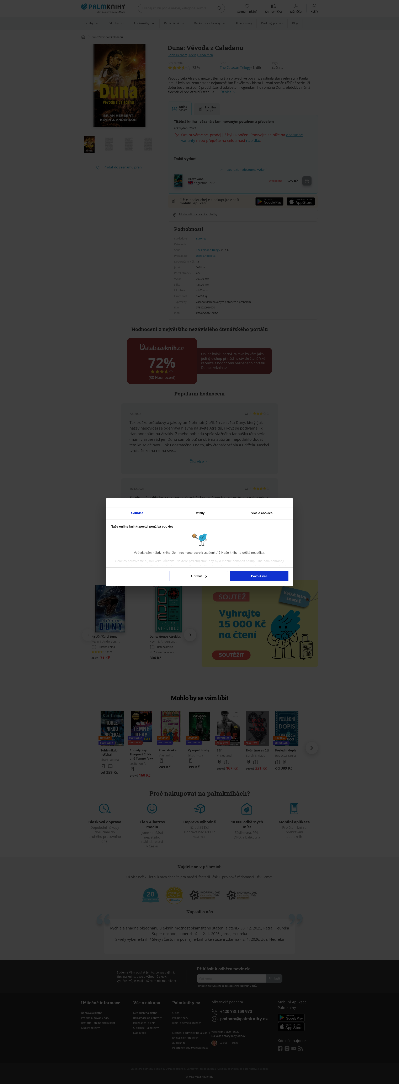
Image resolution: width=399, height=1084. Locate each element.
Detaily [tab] (200, 513)
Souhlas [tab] (137, 513)
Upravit (196, 576)
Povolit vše (259, 576)
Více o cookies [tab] (261, 513)
